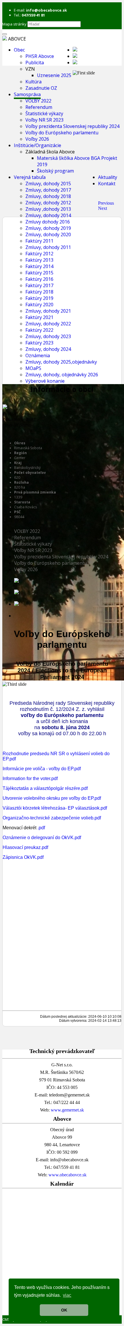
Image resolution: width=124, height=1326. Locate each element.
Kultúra (33, 81)
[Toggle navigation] (4, 34)
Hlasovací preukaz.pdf (25, 847)
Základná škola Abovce (50, 151)
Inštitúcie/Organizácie (37, 145)
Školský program (55, 171)
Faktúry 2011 (39, 241)
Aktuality (107, 177)
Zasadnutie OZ (41, 88)
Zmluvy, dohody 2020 (48, 234)
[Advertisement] (62, 1253)
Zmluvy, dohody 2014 (48, 215)
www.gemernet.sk (67, 1109)
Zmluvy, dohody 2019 (48, 228)
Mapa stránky (14, 24)
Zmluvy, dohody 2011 (48, 247)
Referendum (38, 107)
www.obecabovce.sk (67, 1174)
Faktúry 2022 (39, 330)
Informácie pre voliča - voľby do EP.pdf (42, 768)
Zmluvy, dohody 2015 (48, 183)
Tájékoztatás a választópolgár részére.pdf (45, 788)
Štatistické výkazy (44, 113)
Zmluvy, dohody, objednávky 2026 (61, 374)
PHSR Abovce (39, 56)
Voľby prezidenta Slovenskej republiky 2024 (72, 126)
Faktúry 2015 (39, 272)
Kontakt (106, 183)
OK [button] (64, 1310)
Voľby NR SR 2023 (44, 120)
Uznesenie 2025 (54, 75)
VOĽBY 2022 (38, 101)
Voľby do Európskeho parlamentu (61, 132)
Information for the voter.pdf (30, 778)
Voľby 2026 (37, 139)
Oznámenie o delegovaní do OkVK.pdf (42, 837)
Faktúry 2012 (39, 253)
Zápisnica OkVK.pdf (23, 857)
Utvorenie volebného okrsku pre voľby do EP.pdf (52, 798)
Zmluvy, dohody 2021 (48, 311)
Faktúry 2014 (39, 266)
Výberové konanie (45, 381)
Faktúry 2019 (39, 298)
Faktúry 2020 (39, 304)
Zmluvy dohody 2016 (47, 222)
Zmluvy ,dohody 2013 (48, 209)
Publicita (34, 62)
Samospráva (27, 94)
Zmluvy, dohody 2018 (48, 196)
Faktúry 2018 (39, 292)
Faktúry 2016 (39, 279)
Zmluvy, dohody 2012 (48, 202)
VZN (30, 69)
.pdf (41, 827)
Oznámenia (37, 355)
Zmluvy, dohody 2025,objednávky (61, 362)
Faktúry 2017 (39, 285)
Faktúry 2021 (39, 317)
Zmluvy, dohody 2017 (48, 190)
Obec (19, 50)
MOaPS (33, 368)
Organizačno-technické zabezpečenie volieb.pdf (52, 817)
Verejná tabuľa (30, 177)
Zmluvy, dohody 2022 (48, 323)
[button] (106, 203)
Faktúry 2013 (39, 260)
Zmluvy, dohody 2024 (48, 349)
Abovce (17, 39)
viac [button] (67, 1295)
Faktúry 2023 (39, 343)
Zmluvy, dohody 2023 (48, 336)
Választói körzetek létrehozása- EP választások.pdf (55, 808)
